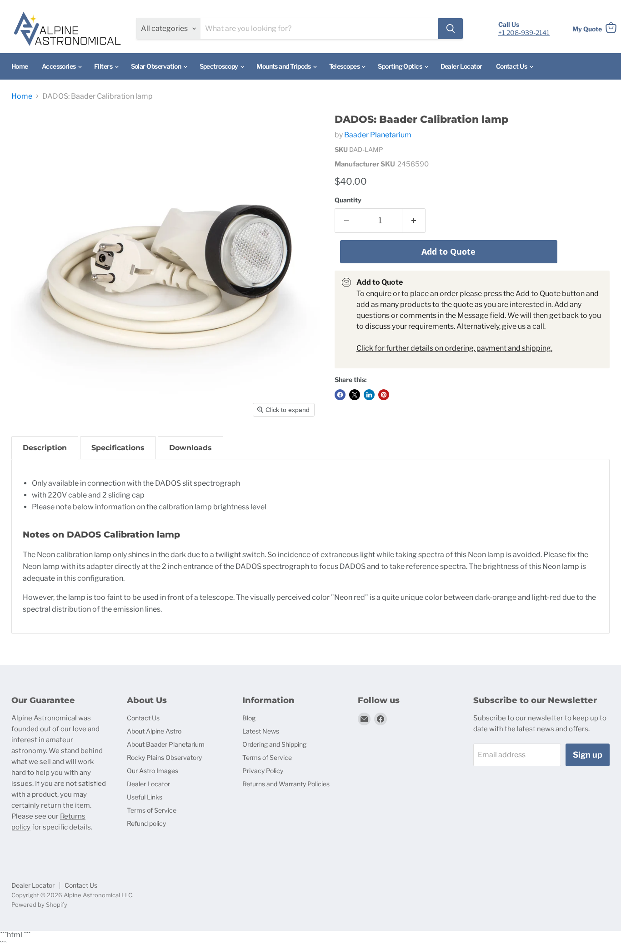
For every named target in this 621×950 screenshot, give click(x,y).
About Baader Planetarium (166, 744)
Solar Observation (156, 66)
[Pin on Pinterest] (383, 394)
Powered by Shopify (39, 904)
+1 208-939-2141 (524, 32)
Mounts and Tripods (283, 66)
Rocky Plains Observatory (164, 757)
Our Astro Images (152, 770)
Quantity (348, 200)
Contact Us (512, 66)
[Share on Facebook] (340, 394)
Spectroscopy (220, 66)
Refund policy (146, 823)
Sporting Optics (400, 66)
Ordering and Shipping (274, 744)
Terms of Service (151, 810)
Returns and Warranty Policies (286, 784)
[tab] (44, 447)
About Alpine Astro (154, 731)
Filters (104, 66)
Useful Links (144, 797)
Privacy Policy (262, 770)
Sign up (587, 754)
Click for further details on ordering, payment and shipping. (454, 348)
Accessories (59, 66)
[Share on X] (354, 394)
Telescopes (345, 66)
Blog (248, 718)
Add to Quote (448, 251)
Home (19, 66)
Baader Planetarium (377, 135)
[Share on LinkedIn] (369, 394)
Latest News (260, 731)
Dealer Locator (461, 66)
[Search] (450, 28)
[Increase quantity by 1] (414, 220)
